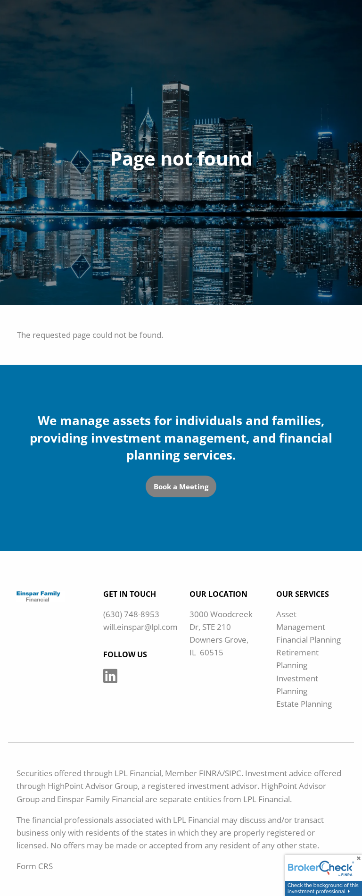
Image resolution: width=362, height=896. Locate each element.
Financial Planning (308, 639)
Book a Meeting (181, 486)
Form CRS (34, 866)
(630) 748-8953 (131, 614)
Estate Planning (304, 703)
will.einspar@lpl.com (140, 626)
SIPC (233, 773)
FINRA (210, 773)
